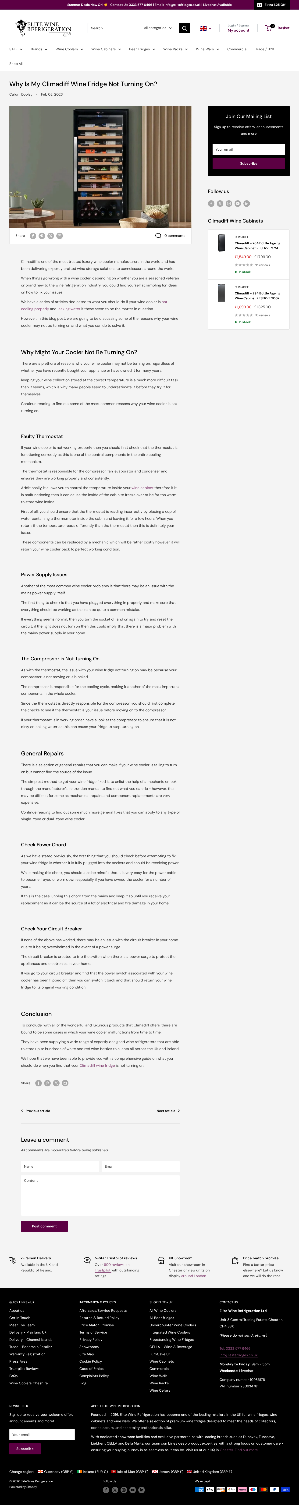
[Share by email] (59, 235)
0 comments (174, 235)
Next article (166, 1111)
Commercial (237, 49)
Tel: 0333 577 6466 (235, 1348)
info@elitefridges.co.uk (239, 1355)
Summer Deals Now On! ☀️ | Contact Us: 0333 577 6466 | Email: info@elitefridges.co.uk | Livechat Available (149, 5)
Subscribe (248, 163)
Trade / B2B (264, 49)
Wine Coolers (67, 49)
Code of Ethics (91, 1368)
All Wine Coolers (163, 1310)
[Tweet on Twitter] (50, 235)
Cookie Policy (90, 1361)
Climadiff (242, 237)
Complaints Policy (94, 1376)
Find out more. (247, 1450)
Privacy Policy (90, 1339)
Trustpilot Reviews (24, 1368)
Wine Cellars (160, 1390)
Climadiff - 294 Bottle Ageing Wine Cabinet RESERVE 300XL (258, 296)
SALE (13, 49)
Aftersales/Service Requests (103, 1310)
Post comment (44, 1226)
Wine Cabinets (103, 49)
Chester (226, 1450)
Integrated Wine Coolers (170, 1332)
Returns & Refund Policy (99, 1317)
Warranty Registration (27, 1354)
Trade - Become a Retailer (30, 1347)
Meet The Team (22, 1325)
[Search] (184, 28)
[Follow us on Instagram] (229, 203)
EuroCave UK (160, 1354)
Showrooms (89, 1347)
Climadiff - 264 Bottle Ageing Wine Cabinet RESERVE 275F (257, 245)
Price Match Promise (96, 1325)
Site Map (86, 1354)
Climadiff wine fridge (97, 1065)
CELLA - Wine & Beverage (171, 1347)
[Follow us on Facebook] (211, 203)
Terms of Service (93, 1332)
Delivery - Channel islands (30, 1339)
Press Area (18, 1361)
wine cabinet (142, 487)
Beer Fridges (139, 49)
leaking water (68, 308)
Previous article (38, 1111)
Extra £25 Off (275, 5)
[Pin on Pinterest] (42, 235)
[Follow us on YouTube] (238, 203)
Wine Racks (173, 49)
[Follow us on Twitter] (220, 203)
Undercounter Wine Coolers (173, 1325)
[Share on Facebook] (33, 235)
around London (193, 1276)
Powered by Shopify (23, 1487)
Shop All (15, 63)
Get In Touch (19, 1317)
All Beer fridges (162, 1317)
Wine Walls (205, 49)
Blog (82, 1383)
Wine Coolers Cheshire (28, 1383)
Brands (36, 49)
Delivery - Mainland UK (27, 1332)
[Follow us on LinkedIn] (246, 203)
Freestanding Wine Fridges (172, 1339)
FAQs (13, 1376)
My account (238, 30)
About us (16, 1310)
